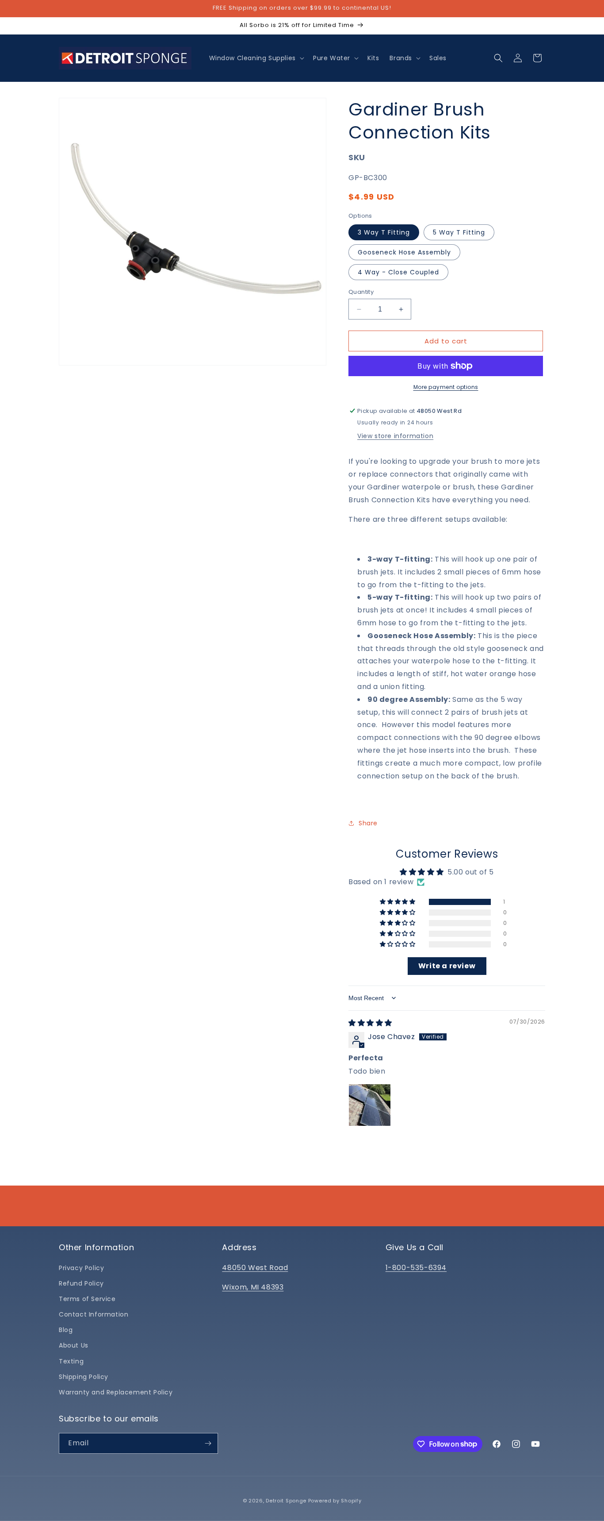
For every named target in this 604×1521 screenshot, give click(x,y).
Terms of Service (87, 1298)
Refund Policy (81, 1283)
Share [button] (368, 823)
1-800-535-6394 (416, 1268)
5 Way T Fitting (459, 232)
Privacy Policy (81, 1267)
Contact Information (93, 1314)
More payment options (445, 387)
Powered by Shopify (335, 1500)
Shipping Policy (83, 1376)
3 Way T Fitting (384, 232)
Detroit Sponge (286, 1500)
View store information (395, 435)
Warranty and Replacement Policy (116, 1392)
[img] (370, 1023)
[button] (256, 58)
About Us (73, 1345)
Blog (66, 1329)
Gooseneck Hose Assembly (404, 252)
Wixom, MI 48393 (252, 1287)
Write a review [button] (446, 966)
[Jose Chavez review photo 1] (369, 1105)
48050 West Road (255, 1268)
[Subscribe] (208, 1443)
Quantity (361, 292)
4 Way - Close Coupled (398, 272)
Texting (71, 1361)
